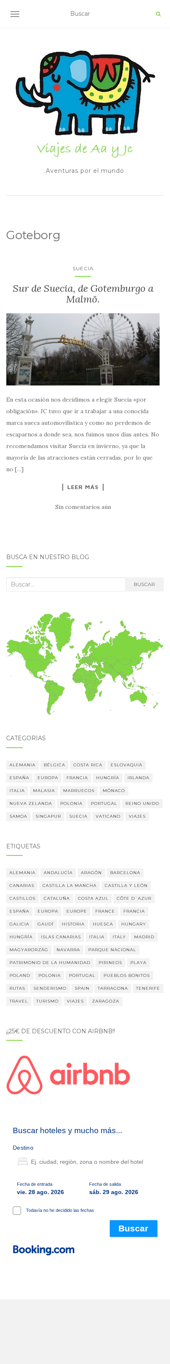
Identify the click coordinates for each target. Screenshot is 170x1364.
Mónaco (114, 790)
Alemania (22, 765)
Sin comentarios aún (83, 507)
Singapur (48, 816)
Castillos (22, 898)
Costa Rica (87, 765)
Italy (119, 937)
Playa (138, 962)
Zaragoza (105, 1001)
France (105, 911)
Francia (77, 777)
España (19, 777)
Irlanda (138, 777)
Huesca (103, 924)
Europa (48, 777)
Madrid (144, 937)
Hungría (107, 777)
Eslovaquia (126, 765)
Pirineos (110, 962)
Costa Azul (93, 898)
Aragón (91, 872)
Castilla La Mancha (69, 885)
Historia (73, 924)
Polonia (71, 803)
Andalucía (58, 872)
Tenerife (148, 988)
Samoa (18, 816)
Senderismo (49, 988)
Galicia (19, 924)
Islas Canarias (61, 937)
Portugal (104, 803)
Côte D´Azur (134, 898)
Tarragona (113, 988)
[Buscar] (158, 14)
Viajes (137, 816)
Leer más (83, 487)
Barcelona (125, 872)
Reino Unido (142, 803)
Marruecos (78, 790)
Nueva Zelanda (30, 803)
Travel (18, 1001)
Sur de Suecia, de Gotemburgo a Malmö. (83, 293)
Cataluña (57, 898)
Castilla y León (126, 885)
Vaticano (108, 816)
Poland (19, 975)
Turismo (47, 1001)
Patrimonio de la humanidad (49, 962)
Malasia (44, 790)
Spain (82, 988)
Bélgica (54, 765)
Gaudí (46, 924)
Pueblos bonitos (127, 975)
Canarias (21, 885)
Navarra (68, 949)
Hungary (133, 924)
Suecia (83, 268)
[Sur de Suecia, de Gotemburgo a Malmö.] (83, 349)
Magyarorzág (28, 949)
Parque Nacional (112, 949)
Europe (76, 911)
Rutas (17, 988)
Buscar (144, 584)
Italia (17, 790)
